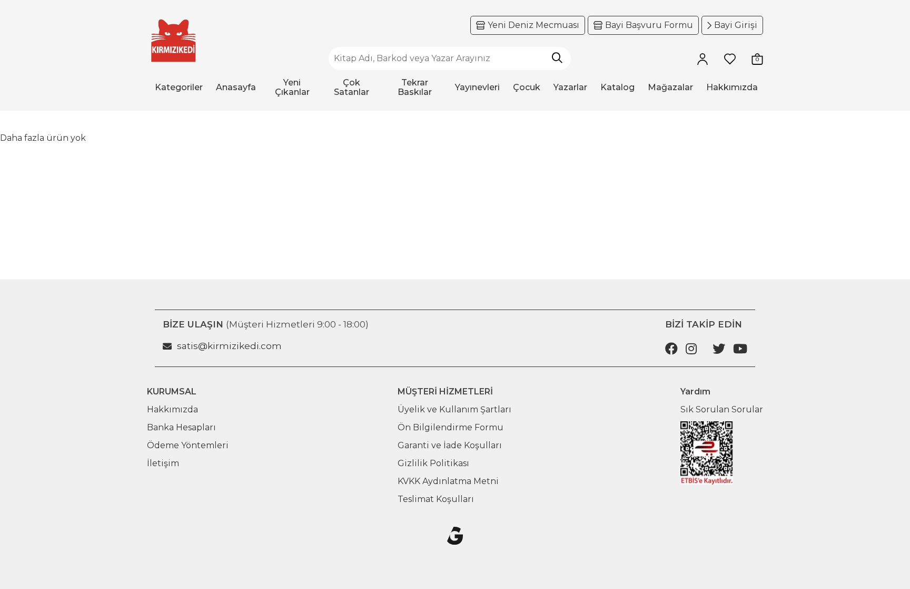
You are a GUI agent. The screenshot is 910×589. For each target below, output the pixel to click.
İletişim (163, 463)
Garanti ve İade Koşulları (450, 445)
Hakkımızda (172, 409)
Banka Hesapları (181, 427)
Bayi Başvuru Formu (649, 25)
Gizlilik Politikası (433, 463)
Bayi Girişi (735, 25)
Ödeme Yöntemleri (188, 445)
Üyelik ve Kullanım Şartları (454, 409)
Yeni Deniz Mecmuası (533, 25)
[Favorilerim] (730, 58)
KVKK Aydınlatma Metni (448, 481)
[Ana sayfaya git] (173, 41)
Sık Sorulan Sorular (721, 409)
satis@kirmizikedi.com (229, 346)
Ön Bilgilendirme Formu (450, 427)
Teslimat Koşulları (436, 499)
